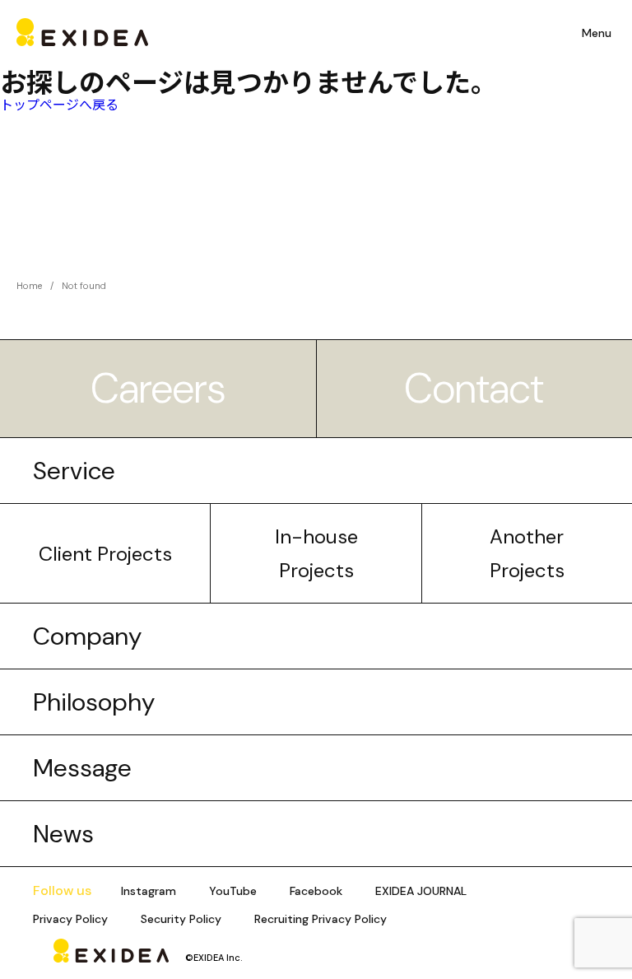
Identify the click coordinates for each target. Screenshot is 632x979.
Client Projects (105, 553)
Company (87, 636)
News (63, 834)
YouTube (233, 890)
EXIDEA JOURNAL (421, 890)
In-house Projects (316, 553)
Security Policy (181, 918)
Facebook (316, 890)
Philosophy (94, 702)
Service (74, 471)
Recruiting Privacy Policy (320, 918)
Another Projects (527, 553)
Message (82, 768)
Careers (158, 388)
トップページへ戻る (59, 104)
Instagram (148, 890)
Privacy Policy (70, 918)
